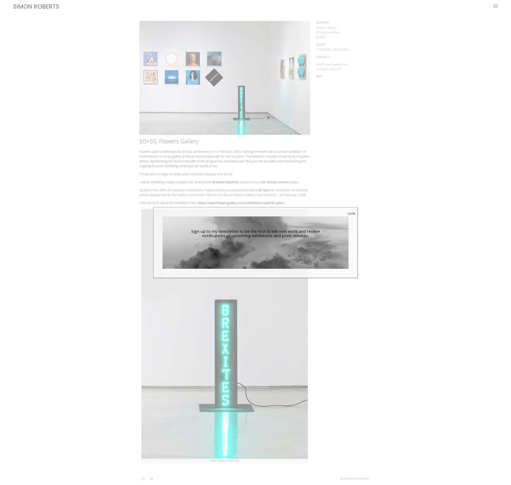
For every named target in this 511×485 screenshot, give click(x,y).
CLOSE (351, 213)
